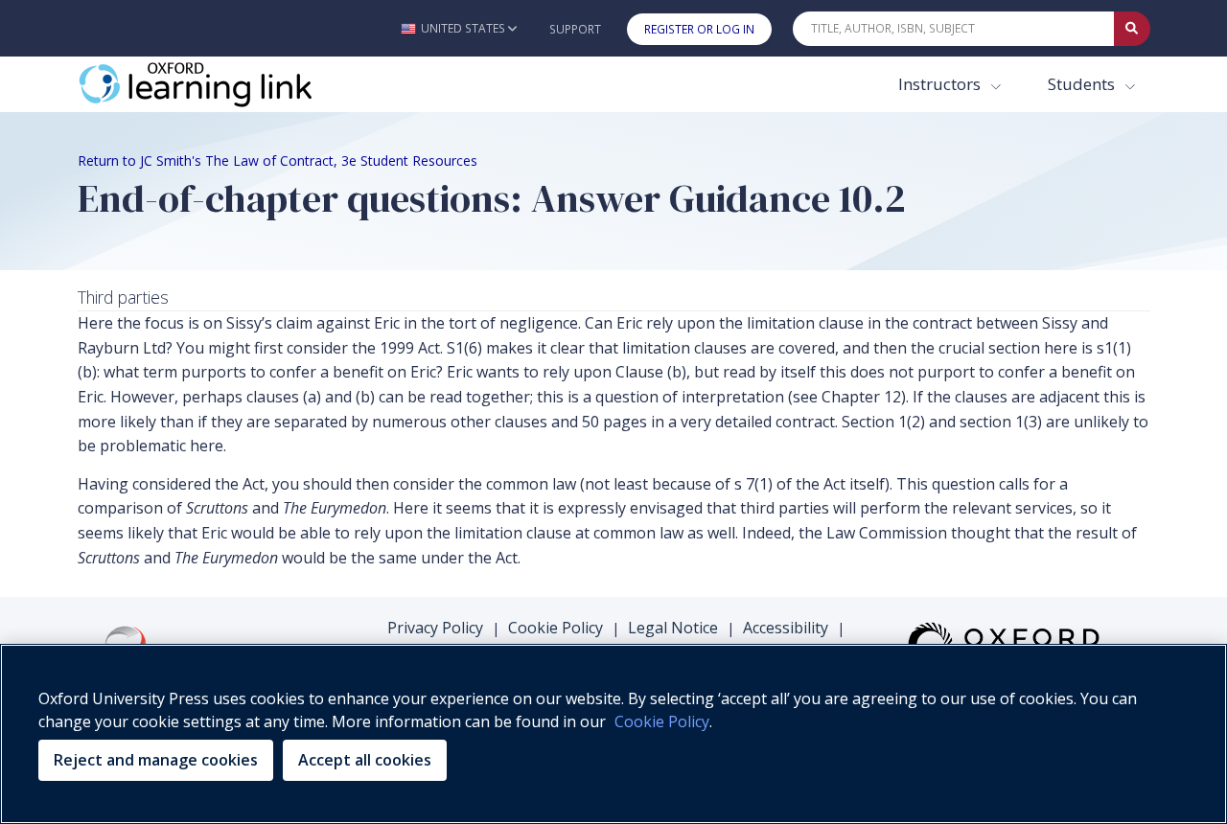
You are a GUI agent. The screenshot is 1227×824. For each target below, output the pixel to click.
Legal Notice (673, 627)
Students (1083, 84)
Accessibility (785, 627)
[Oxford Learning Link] (221, 84)
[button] (458, 28)
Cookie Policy (555, 627)
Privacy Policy (435, 627)
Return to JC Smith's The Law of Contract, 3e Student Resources (277, 160)
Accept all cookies (364, 759)
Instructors (941, 84)
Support (575, 29)
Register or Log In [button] (699, 29)
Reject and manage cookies (156, 759)
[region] (613, 734)
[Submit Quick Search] (1132, 28)
